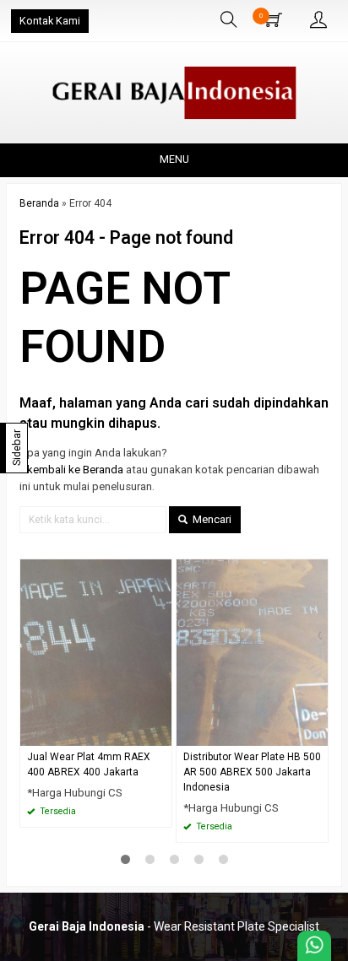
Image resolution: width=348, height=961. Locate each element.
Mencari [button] (210, 519)
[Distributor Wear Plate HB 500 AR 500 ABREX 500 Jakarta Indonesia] (252, 651)
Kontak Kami (49, 20)
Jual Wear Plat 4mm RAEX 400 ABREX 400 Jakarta (88, 764)
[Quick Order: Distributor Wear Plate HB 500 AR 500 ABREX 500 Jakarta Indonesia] (317, 733)
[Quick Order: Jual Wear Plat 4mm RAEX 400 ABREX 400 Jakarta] (161, 733)
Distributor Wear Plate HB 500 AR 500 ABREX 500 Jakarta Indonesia (252, 772)
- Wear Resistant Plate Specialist (174, 926)
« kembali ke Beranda (71, 469)
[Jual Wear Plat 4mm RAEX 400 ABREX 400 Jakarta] (95, 651)
